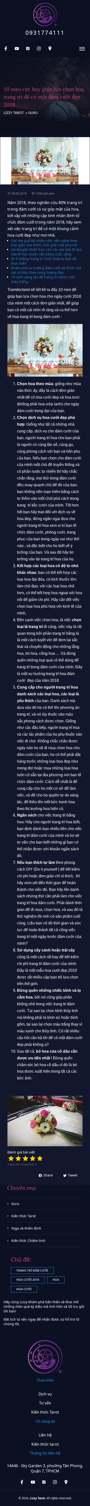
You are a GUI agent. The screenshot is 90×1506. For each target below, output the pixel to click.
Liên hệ (45, 1435)
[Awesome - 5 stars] (39, 1158)
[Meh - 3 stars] (25, 1158)
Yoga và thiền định (26, 1228)
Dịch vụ (45, 1394)
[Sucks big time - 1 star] (11, 1158)
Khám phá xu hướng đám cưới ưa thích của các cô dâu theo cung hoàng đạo (46, 270)
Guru (15, 1203)
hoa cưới (24, 1289)
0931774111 (45, 32)
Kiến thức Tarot (23, 1216)
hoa (56, 1280)
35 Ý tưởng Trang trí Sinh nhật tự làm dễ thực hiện (43, 261)
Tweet (73, 1175)
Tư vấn (45, 1403)
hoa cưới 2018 (27, 1280)
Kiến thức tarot (45, 1444)
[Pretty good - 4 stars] (32, 1158)
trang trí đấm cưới (32, 1270)
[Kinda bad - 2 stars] (18, 1158)
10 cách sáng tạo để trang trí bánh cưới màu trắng (43, 279)
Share (48, 1175)
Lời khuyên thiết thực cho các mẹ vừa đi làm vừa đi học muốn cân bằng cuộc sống (46, 251)
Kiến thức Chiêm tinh (28, 1240)
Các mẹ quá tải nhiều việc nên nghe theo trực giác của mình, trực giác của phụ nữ (44, 242)
